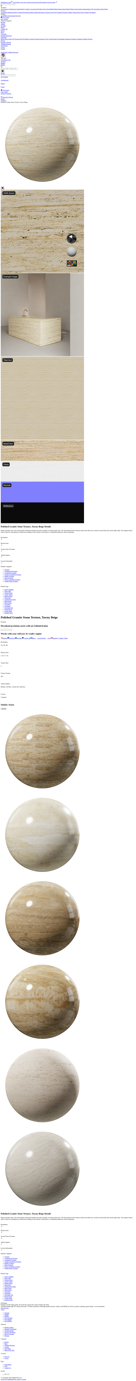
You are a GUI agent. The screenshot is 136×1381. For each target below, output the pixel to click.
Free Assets (5, 17)
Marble (52, 9)
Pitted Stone (7, 601)
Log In (3, 47)
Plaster (68, 9)
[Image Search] (2, 71)
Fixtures (47, 12)
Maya (4, 33)
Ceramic (27, 9)
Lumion (31, 39)
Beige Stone (8, 603)
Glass (48, 9)
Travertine (97, 9)
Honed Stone (8, 609)
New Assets (4, 19)
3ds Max (3, 26)
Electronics (41, 12)
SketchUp (6, 36)
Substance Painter (82, 39)
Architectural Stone (10, 599)
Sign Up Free (5, 1308)
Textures (3, 61)
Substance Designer (71, 39)
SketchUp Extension (10, 1329)
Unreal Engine (53, 39)
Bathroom (11, 12)
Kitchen (64, 12)
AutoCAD (11, 39)
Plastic (72, 9)
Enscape (42, 39)
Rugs (83, 12)
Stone (76, 9)
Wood (106, 9)
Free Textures (8, 1318)
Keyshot (37, 39)
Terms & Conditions (7, 1379)
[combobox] (68, 69)
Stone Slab (7, 598)
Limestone (7, 606)
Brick (23, 9)
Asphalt (18, 9)
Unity (47, 39)
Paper (64, 9)
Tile (92, 9)
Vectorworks (18, 39)
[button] (68, 6)
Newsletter (7, 1349)
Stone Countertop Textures (12, 579)
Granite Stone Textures (11, 581)
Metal (56, 9)
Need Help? (4, 46)
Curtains (20, 12)
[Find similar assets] (2, 188)
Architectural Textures (10, 571)
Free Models (8, 1319)
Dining (32, 12)
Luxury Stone (8, 594)
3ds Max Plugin (9, 1331)
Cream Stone (8, 611)
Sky (20, 16)
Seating (87, 12)
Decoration (26, 12)
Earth (37, 9)
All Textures (4, 9)
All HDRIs (4, 16)
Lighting (70, 12)
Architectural (12, 9)
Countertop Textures (10, 573)
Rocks (79, 12)
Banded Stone (8, 613)
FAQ (5, 1366)
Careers (6, 1347)
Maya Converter (9, 1334)
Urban (102, 9)
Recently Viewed (6, 42)
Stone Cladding (9, 589)
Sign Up (6, 1356)
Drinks (36, 12)
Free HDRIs (8, 1321)
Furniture (59, 12)
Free (44, 9)
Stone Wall (7, 591)
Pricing (3, 41)
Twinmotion (61, 39)
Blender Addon (8, 1327)
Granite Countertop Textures (12, 574)
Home (3, 99)
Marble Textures (9, 576)
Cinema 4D (4, 30)
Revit (6, 39)
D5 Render (25, 39)
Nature (60, 9)
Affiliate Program (6, 44)
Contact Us (7, 1368)
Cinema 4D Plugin (9, 1332)
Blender (3, 23)
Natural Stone (8, 593)
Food (52, 12)
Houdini (3, 36)
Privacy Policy (17, 1379)
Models (3, 63)
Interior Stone (8, 596)
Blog (5, 1344)
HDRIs (3, 65)
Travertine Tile (8, 608)
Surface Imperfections (84, 9)
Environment (12, 16)
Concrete (33, 9)
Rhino (3, 39)
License (23, 1379)
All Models (4, 12)
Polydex (90, 39)
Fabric (41, 9)
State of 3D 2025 (9, 1350)
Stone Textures (8, 578)
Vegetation (92, 12)
